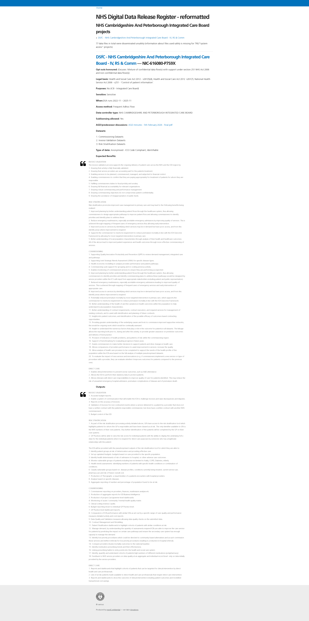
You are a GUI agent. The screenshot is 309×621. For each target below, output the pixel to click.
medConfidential (113, 610)
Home (99, 8)
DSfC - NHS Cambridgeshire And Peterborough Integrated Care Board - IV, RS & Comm (141, 38)
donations (134, 610)
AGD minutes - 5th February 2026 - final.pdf (150, 125)
